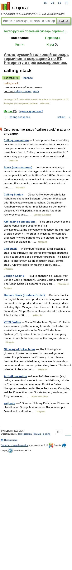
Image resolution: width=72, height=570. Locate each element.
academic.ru (15, 6)
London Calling (14, 275)
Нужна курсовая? (31, 111)
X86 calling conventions (20, 221)
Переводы (52, 37)
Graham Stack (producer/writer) (24, 295)
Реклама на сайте (41, 434)
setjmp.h (9, 403)
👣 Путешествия (9, 440)
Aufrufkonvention (15, 376)
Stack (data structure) (18, 167)
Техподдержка (25, 434)
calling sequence (20, 116)
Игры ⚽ (52, 44)
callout (61, 116)
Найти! (63, 21)
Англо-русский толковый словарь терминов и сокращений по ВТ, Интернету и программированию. (36, 31)
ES (59, 3)
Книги (19, 44)
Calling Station (13, 194)
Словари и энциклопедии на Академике (33, 14)
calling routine (22, 91)
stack (36, 91)
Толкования (19, 37)
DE (52, 3)
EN (45, 3)
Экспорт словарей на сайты (14, 445)
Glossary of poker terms (19, 349)
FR (66, 3)
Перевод (27, 77)
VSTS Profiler (12, 322)
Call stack (10, 248)
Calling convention (16, 140)
